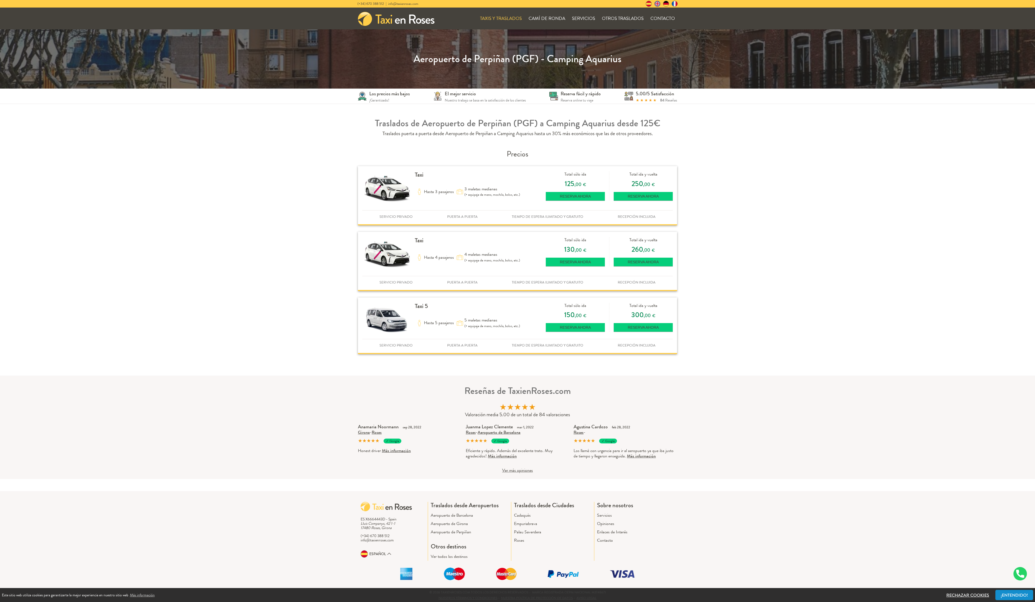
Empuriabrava (525, 523)
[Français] (675, 4)
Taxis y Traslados (501, 18)
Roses (377, 432)
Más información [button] (142, 595)
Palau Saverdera (527, 532)
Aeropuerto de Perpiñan (451, 532)
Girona (364, 432)
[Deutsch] (666, 4)
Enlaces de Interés (612, 532)
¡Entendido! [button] (1014, 595)
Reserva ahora (575, 196)
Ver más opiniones (517, 470)
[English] (657, 4)
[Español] (649, 4)
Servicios (583, 18)
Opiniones (605, 523)
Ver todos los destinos (449, 556)
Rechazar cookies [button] (967, 595)
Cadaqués (522, 515)
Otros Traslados (623, 18)
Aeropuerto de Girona (449, 523)
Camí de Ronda (547, 18)
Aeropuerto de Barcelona (499, 432)
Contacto (662, 18)
